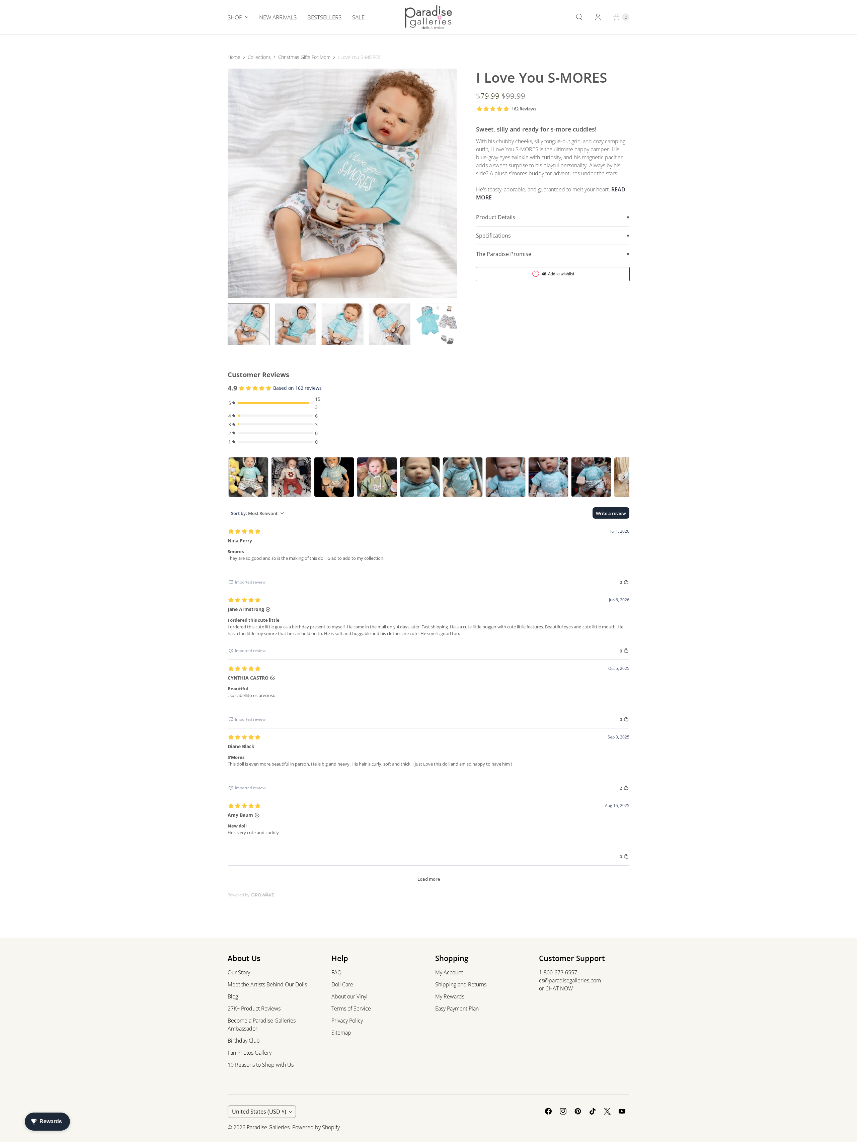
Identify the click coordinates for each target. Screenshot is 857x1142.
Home (234, 57)
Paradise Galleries (268, 1127)
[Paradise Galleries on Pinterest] (577, 1111)
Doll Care (342, 984)
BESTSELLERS (324, 17)
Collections (259, 57)
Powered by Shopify (316, 1127)
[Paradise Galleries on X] (607, 1111)
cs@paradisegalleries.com (570, 980)
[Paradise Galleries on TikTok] (592, 1111)
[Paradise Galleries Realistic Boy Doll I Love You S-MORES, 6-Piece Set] (342, 183)
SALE (358, 17)
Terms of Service (351, 1008)
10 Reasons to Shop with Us (261, 1064)
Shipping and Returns (460, 984)
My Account (449, 972)
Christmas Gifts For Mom (304, 57)
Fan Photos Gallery (249, 1052)
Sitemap (341, 1032)
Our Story (239, 972)
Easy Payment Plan (457, 1008)
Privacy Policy (347, 1020)
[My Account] (598, 17)
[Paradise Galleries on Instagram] (563, 1111)
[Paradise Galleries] (428, 17)
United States (259, 1111)
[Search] (579, 17)
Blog (233, 996)
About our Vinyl (349, 996)
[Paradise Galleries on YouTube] (622, 1111)
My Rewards (449, 996)
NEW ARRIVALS (278, 17)
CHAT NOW (559, 988)
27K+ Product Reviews (254, 1008)
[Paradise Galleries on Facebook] (548, 1111)
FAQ (336, 972)
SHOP (235, 17)
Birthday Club (244, 1040)
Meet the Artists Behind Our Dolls (267, 984)
